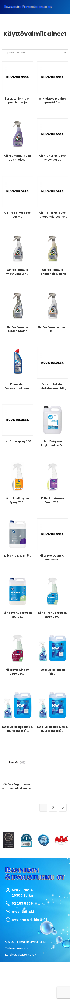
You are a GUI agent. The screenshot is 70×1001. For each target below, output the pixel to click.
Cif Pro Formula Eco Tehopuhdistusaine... (52, 214)
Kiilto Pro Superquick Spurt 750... (52, 614)
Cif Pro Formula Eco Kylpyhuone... (52, 157)
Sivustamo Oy (27, 954)
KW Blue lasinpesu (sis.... (52, 671)
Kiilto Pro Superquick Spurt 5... (17, 614)
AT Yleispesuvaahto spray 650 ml (52, 100)
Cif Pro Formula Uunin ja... (52, 329)
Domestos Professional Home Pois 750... (17, 386)
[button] (63, 7)
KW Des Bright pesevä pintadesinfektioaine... (17, 786)
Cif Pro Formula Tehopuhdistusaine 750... (52, 271)
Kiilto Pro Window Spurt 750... (17, 671)
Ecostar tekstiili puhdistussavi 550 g (52, 386)
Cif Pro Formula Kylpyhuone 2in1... (17, 271)
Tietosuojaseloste (16, 948)
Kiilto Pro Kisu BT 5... (17, 555)
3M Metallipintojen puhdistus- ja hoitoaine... (17, 100)
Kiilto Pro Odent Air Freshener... (53, 557)
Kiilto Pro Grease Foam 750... (52, 500)
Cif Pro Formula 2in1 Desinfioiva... (17, 157)
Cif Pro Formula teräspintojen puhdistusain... (17, 329)
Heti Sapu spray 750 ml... (17, 443)
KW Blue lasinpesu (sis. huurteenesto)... (17, 728)
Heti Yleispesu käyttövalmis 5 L (52, 443)
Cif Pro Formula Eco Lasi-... (17, 214)
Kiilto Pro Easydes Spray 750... (17, 500)
